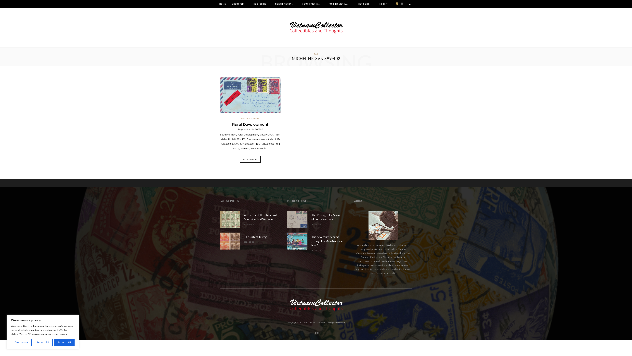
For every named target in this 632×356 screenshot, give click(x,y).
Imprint (383, 4)
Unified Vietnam (339, 4)
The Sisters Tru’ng (255, 237)
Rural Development (250, 124)
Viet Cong (364, 4)
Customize (21, 342)
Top (317, 333)
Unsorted (238, 4)
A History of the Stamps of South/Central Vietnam (260, 217)
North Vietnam (284, 4)
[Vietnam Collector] (316, 27)
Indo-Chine (259, 4)
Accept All (64, 342)
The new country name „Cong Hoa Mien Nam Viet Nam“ (327, 241)
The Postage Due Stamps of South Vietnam (326, 217)
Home (222, 4)
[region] (43, 332)
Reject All (43, 342)
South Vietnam (312, 4)
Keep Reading (250, 159)
